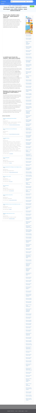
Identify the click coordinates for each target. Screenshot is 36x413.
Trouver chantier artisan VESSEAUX (28, 204)
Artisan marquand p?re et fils (13, 172)
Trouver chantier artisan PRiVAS (28, 51)
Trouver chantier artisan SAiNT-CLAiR (29, 344)
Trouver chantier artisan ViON (28, 376)
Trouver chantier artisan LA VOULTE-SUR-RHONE (29, 65)
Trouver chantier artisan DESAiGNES (29, 299)
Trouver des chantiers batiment (17, 5)
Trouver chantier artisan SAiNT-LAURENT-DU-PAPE (28, 226)
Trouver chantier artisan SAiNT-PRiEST (28, 274)
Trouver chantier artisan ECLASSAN (28, 361)
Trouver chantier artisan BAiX (28, 351)
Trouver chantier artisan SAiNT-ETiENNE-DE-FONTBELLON (28, 112)
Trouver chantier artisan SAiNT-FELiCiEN (28, 287)
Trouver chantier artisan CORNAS (28, 132)
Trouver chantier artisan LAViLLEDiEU (29, 172)
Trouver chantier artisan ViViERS (28, 69)
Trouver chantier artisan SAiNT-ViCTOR (28, 365)
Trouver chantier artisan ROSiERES (28, 324)
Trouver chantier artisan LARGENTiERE (28, 183)
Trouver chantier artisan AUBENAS (28, 39)
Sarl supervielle (11, 190)
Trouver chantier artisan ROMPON (28, 338)
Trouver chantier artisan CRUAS (28, 97)
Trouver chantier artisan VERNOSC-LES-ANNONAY (28, 136)
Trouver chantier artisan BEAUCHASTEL (28, 190)
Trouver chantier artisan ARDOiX (28, 330)
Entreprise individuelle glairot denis (14, 124)
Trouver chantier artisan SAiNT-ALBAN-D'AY (28, 245)
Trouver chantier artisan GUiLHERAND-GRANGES (28, 43)
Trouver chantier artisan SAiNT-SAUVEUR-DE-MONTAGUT (28, 310)
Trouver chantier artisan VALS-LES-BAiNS (28, 72)
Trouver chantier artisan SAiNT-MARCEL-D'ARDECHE (29, 129)
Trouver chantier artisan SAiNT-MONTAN (28, 179)
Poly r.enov (10, 181)
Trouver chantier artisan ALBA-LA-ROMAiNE (28, 241)
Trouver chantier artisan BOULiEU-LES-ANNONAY (28, 143)
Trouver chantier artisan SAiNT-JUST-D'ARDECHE (29, 218)
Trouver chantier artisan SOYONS (28, 162)
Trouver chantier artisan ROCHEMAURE (28, 151)
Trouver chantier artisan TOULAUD (28, 187)
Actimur (10, 209)
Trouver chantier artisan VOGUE (28, 373)
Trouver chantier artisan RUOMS (28, 140)
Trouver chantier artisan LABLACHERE (29, 175)
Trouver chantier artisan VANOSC (28, 358)
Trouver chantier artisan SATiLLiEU (28, 198)
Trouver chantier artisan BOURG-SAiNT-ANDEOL (28, 61)
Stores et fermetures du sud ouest (14, 134)
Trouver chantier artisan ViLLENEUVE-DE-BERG (29, 90)
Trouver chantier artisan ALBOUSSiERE (28, 384)
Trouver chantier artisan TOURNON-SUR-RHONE (29, 47)
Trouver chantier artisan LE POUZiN (28, 80)
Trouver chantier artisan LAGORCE (28, 392)
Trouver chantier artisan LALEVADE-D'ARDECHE (28, 295)
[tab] (12, 119)
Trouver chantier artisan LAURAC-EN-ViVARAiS (29, 399)
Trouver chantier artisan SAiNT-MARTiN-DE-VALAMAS (28, 269)
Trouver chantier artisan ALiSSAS (28, 252)
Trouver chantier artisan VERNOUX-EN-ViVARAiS (28, 168)
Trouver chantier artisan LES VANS (28, 87)
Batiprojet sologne (12, 218)
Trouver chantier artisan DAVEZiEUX (28, 83)
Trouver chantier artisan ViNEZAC (28, 278)
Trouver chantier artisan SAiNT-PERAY (29, 57)
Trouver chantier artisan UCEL (28, 165)
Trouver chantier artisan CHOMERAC (29, 94)
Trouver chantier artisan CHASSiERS (28, 341)
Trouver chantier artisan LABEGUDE (28, 237)
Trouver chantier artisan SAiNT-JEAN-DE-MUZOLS (29, 107)
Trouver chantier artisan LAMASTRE (28, 104)
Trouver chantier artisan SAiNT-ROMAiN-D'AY (28, 334)
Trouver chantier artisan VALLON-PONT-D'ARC (28, 124)
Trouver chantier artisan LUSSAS (28, 355)
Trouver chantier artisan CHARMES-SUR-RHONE (28, 120)
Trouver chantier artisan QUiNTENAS (29, 234)
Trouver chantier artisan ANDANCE (28, 314)
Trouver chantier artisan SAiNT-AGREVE (28, 116)
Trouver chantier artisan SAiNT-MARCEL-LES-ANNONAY (28, 264)
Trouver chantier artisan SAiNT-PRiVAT (28, 207)
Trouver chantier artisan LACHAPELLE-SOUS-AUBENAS (29, 230)
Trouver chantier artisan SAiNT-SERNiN (28, 222)
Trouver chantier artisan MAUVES (28, 291)
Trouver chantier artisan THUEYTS (28, 281)
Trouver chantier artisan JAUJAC (28, 284)
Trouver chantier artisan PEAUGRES (28, 158)
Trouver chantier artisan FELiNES (28, 215)
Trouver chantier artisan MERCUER (28, 302)
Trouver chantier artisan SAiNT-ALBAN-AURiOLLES (28, 348)
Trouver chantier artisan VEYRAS (28, 211)
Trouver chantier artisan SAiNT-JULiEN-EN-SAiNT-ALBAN (28, 256)
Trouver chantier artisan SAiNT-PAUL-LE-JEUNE (29, 388)
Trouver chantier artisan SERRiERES (28, 321)
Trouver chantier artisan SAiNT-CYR (28, 260)
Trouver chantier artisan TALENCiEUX (29, 395)
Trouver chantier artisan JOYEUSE (28, 201)
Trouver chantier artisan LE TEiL (28, 54)
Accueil (10, 5)
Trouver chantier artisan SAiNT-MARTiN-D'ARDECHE (29, 369)
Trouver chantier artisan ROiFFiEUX (28, 100)
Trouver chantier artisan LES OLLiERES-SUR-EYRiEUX (28, 380)
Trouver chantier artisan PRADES (28, 317)
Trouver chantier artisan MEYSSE (28, 249)
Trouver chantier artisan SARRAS (28, 147)
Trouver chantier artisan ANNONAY (28, 35)
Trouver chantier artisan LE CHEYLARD (28, 76)
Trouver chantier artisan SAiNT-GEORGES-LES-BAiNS (29, 155)
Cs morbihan (11, 153)
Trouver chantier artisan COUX (28, 194)
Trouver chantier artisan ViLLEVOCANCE (28, 305)
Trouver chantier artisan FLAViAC (28, 327)
